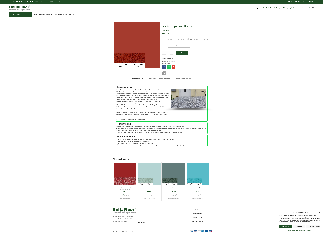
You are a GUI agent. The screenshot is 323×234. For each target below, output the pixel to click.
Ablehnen (299, 226)
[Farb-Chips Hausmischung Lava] (125, 174)
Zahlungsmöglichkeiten (198, 221)
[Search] (257, 8)
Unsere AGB (198, 209)
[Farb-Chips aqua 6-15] (149, 174)
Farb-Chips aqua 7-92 (198, 187)
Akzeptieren (285, 226)
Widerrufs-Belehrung (198, 213)
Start (163, 23)
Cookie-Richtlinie (291, 230)
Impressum (309, 230)
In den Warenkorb (182, 53)
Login (302, 8)
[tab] (137, 79)
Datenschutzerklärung (301, 230)
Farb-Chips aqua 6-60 (174, 187)
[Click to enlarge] (117, 65)
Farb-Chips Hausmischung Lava (125, 187)
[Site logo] (19, 8)
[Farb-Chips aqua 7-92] (198, 174)
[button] (319, 212)
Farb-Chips (171, 23)
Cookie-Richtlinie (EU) (199, 225)
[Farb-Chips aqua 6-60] (173, 174)
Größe (164, 46)
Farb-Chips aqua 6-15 (149, 187)
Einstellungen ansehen (313, 226)
